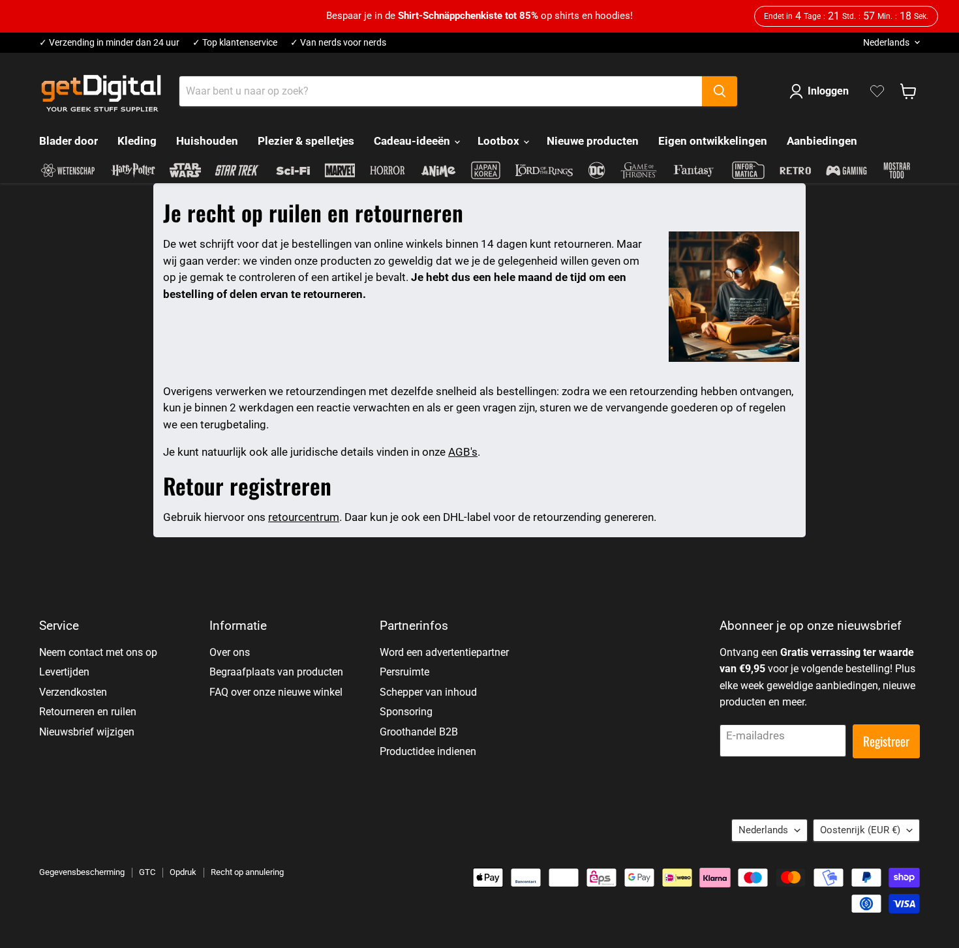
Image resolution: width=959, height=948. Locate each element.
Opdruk (183, 872)
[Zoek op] (719, 91)
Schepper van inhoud (428, 692)
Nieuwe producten (593, 140)
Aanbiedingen (822, 140)
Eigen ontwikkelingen (712, 140)
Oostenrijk (860, 830)
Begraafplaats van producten (276, 672)
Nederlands (886, 42)
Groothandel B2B (419, 732)
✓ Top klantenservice (234, 43)
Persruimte (404, 672)
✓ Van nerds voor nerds (338, 43)
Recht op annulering (247, 872)
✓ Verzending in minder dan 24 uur (109, 43)
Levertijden (64, 672)
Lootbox (500, 140)
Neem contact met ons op (98, 652)
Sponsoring (406, 711)
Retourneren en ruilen (87, 711)
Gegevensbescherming (82, 872)
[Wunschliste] (877, 91)
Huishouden (207, 140)
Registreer (886, 741)
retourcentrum (303, 517)
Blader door (68, 140)
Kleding (137, 140)
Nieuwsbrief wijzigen (86, 732)
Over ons (229, 652)
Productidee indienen (428, 751)
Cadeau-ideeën (413, 140)
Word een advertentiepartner (444, 652)
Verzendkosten (73, 692)
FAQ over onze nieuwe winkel (275, 692)
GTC (147, 872)
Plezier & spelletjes (306, 140)
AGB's (463, 451)
